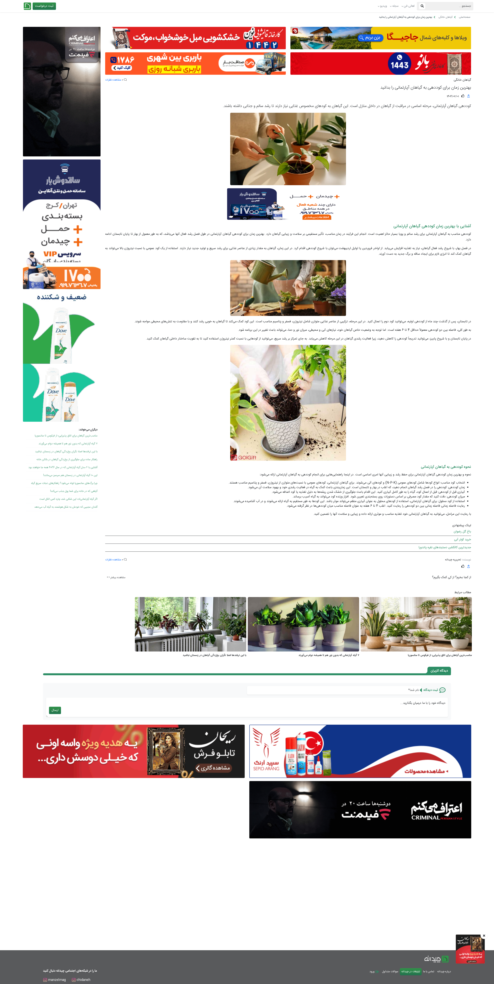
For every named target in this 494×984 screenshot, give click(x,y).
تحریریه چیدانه (453, 559)
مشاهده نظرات (113, 80)
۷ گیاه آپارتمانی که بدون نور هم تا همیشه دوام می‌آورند (68, 443)
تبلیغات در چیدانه (410, 971)
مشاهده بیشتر (117, 577)
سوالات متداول (390, 971)
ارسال (55, 710)
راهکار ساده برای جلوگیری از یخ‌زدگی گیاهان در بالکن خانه (66, 459)
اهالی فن (409, 6)
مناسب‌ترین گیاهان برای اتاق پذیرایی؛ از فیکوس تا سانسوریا (66, 435)
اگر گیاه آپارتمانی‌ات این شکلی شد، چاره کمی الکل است (68, 499)
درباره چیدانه (444, 971)
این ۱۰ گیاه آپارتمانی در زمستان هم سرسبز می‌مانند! (70, 475)
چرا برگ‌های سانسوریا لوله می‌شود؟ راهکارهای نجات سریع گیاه (64, 483)
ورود (372, 971)
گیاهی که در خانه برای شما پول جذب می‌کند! (73, 491)
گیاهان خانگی (462, 80)
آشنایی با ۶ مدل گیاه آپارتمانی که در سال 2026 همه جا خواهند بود (62, 467)
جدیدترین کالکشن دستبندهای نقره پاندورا (445, 547)
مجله (395, 6)
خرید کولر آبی (462, 539)
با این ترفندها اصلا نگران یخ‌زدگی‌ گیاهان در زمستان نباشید (66, 451)
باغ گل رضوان (462, 531)
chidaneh (83, 980)
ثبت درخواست (44, 6)
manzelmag (56, 980)
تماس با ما (428, 971)
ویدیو (383, 6)
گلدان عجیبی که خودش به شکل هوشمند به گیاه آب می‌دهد (65, 507)
